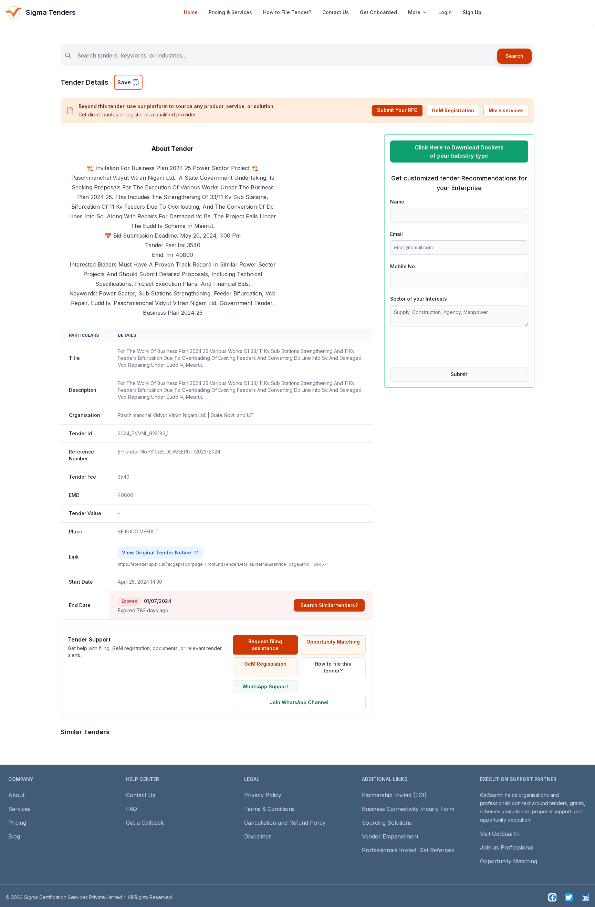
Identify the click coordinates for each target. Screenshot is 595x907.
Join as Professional (506, 847)
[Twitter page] (569, 897)
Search (514, 56)
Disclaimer (257, 836)
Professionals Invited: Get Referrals (408, 850)
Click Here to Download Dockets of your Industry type (459, 151)
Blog (14, 836)
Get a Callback (145, 822)
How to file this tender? (333, 667)
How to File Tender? (287, 12)
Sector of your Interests (418, 299)
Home (191, 12)
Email (396, 234)
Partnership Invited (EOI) (394, 795)
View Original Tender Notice (156, 552)
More (414, 12)
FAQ (131, 808)
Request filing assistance (265, 644)
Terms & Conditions (269, 808)
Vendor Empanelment (390, 836)
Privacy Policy (262, 795)
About (16, 795)
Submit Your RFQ (397, 110)
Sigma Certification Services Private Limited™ (74, 897)
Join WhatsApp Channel (299, 702)
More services (506, 110)
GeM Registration (453, 110)
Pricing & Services (230, 12)
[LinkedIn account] (585, 897)
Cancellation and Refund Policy (285, 822)
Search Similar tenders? (329, 605)
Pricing (17, 822)
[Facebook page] (552, 897)
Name (397, 202)
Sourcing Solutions (387, 822)
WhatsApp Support (265, 686)
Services (19, 808)
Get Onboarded (378, 12)
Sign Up (472, 12)
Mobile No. (403, 266)
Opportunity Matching (333, 642)
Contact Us (335, 12)
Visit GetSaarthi (500, 833)
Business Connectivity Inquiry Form (408, 808)
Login (445, 12)
